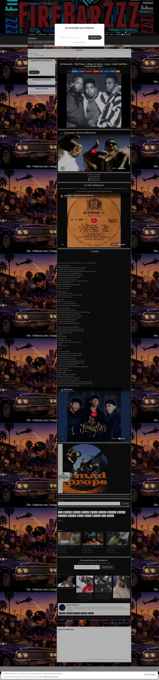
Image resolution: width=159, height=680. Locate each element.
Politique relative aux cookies (51, 676)
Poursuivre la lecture (79, 42)
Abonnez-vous (95, 37)
